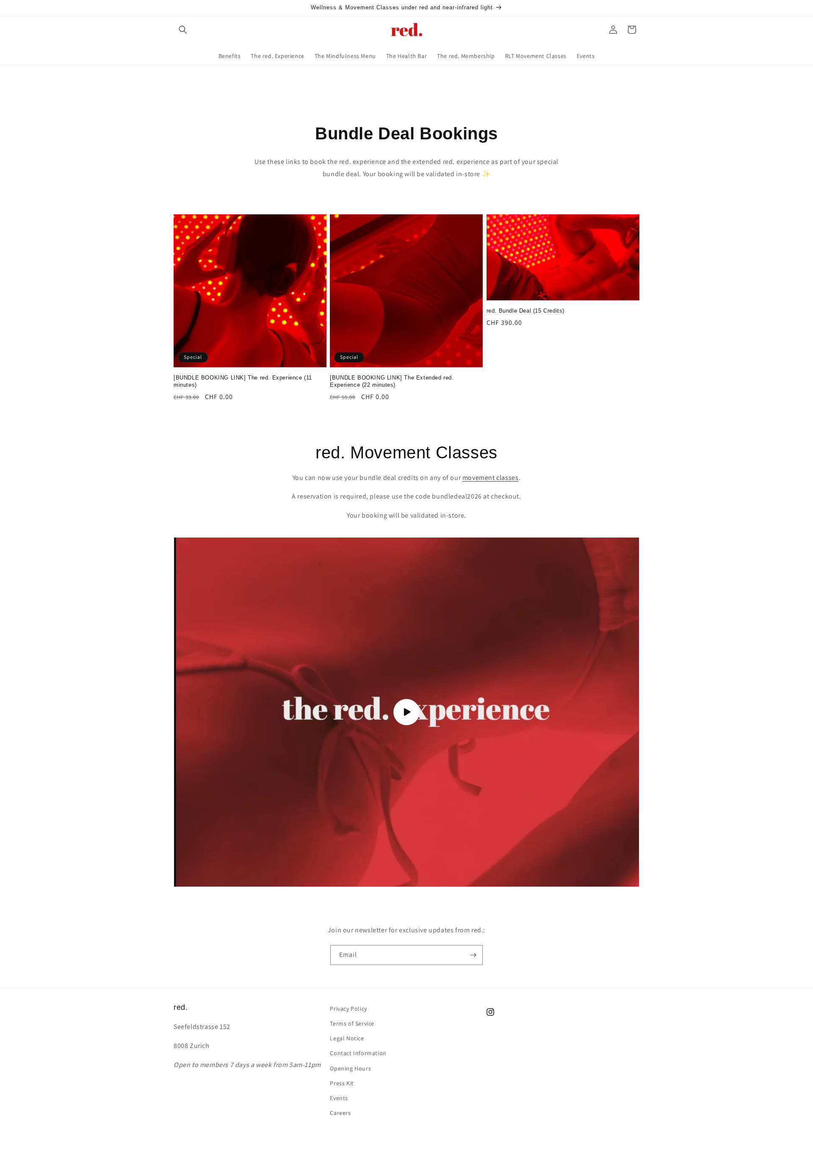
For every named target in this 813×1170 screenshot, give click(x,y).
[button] (183, 29)
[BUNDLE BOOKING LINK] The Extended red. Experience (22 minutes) (392, 381)
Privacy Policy (348, 1008)
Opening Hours (350, 1068)
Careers (340, 1113)
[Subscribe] (473, 955)
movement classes (490, 477)
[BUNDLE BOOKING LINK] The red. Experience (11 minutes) (243, 381)
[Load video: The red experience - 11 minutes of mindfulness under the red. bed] (406, 712)
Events (339, 1098)
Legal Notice (347, 1038)
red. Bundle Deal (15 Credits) (525, 311)
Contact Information (358, 1053)
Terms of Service (352, 1023)
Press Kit (342, 1083)
